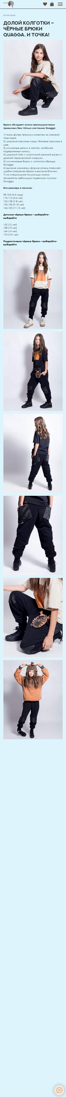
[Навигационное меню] (60, 4)
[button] (45, 4)
